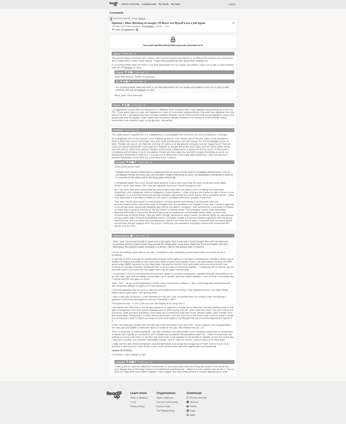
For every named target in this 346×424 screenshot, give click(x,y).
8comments (127, 29)
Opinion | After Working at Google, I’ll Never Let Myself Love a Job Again (158, 23)
